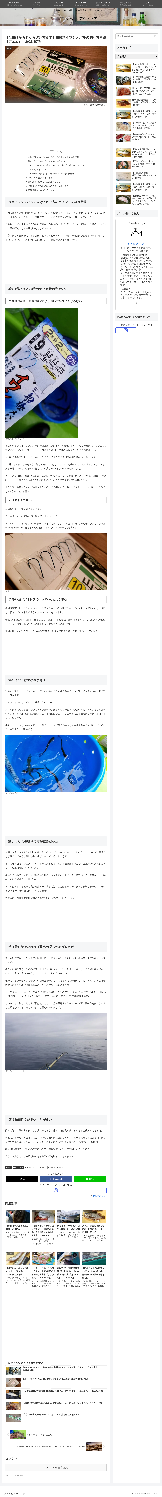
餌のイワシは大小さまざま (40, 177)
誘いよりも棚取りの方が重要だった (44, 182)
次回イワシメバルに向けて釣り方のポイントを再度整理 (53, 157)
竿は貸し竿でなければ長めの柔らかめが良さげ (49, 186)
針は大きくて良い (40, 169)
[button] (155, 36)
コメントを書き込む (56, 1467)
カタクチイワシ (32, 1168)
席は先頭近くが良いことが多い (42, 190)
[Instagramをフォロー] (56, 1190)
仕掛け (52, 1168)
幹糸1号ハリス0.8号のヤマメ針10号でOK (47, 161)
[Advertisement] (56, 126)
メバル (44, 1168)
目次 (52, 151)
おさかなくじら (137, 243)
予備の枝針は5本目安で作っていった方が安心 (53, 173)
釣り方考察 (19, 1168)
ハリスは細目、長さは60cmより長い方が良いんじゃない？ (59, 165)
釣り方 (61, 1168)
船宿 (9, 1168)
